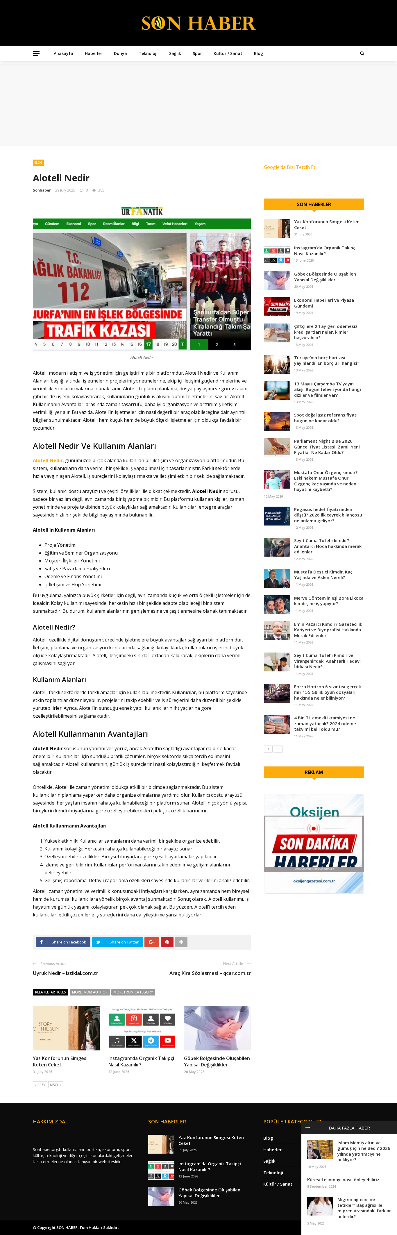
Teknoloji (148, 53)
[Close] (307, 1127)
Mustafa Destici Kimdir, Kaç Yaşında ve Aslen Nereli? (323, 574)
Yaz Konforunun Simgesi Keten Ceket (60, 1061)
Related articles (50, 992)
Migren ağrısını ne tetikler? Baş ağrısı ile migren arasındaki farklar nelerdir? (364, 1207)
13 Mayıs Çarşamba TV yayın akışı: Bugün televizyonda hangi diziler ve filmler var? (327, 389)
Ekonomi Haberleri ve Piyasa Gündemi (324, 303)
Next (54, 1084)
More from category (133, 992)
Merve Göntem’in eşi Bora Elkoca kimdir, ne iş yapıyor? (329, 601)
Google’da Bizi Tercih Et (289, 167)
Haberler (93, 53)
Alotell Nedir (56, 445)
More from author (90, 992)
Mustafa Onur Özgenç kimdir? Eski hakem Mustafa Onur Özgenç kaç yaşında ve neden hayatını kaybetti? (325, 480)
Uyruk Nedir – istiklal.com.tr (65, 973)
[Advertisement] (198, 105)
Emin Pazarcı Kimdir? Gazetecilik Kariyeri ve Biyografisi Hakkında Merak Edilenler (328, 629)
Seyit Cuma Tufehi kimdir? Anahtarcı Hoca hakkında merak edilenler (328, 546)
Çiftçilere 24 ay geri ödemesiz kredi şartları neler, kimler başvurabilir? (325, 331)
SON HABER (67, 1227)
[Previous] (268, 749)
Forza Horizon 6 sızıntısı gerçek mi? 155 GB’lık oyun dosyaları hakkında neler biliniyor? (327, 692)
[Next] (278, 749)
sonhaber (42, 190)
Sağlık (175, 53)
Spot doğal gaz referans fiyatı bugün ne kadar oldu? (325, 417)
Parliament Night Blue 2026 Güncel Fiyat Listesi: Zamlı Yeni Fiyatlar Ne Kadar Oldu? (327, 446)
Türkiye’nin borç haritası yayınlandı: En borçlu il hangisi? (326, 360)
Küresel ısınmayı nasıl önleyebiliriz (343, 1179)
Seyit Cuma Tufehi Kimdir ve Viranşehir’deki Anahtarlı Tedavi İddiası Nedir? (327, 660)
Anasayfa (63, 53)
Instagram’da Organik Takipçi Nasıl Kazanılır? (141, 1061)
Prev (41, 1084)
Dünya (120, 53)
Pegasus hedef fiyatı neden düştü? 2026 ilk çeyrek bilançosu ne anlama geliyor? (328, 514)
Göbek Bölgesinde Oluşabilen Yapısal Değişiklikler (217, 1061)
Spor (197, 53)
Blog (258, 53)
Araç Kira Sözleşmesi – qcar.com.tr (210, 973)
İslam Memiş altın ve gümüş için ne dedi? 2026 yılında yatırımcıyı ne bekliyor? (363, 1151)
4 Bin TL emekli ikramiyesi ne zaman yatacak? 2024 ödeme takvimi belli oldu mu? (325, 723)
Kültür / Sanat (228, 53)
